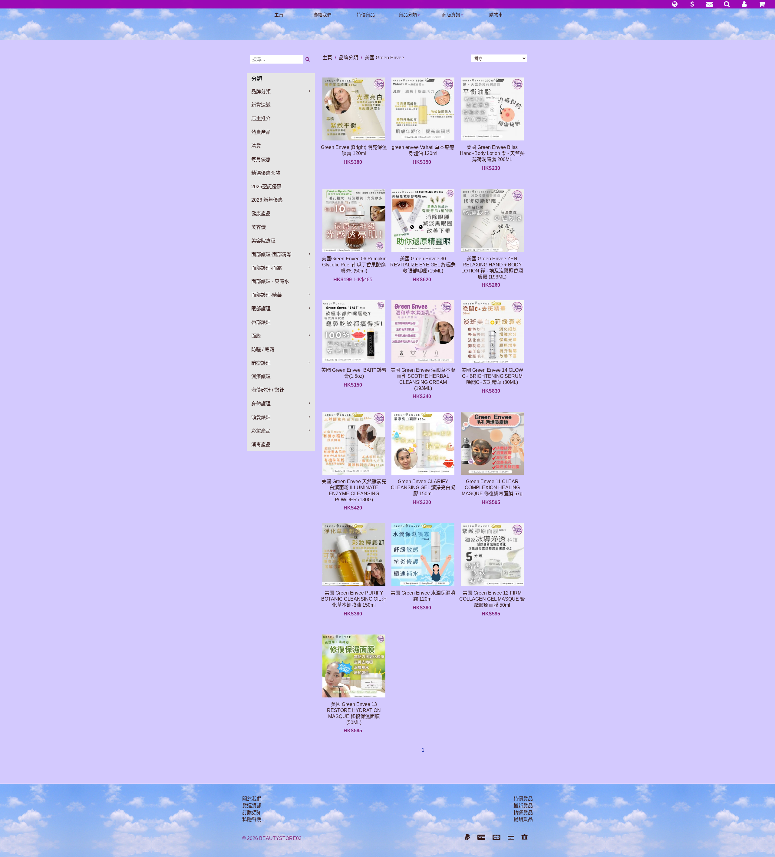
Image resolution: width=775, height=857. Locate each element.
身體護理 (261, 403)
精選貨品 (523, 812)
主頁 (278, 14)
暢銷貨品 (523, 819)
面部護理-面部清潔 (271, 254)
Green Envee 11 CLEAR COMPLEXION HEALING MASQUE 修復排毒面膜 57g (492, 487)
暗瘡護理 (261, 363)
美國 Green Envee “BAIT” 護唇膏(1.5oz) (354, 373)
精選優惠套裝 (265, 173)
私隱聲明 (252, 819)
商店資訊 (451, 14)
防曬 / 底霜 (262, 349)
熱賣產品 (261, 132)
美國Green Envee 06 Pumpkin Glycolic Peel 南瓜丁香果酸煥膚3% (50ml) (354, 264)
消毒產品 (261, 444)
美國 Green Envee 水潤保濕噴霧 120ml (423, 596)
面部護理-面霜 (266, 268)
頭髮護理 (261, 417)
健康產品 (261, 213)
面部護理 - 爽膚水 (270, 281)
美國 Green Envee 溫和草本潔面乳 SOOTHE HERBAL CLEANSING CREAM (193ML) (423, 379)
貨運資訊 (252, 805)
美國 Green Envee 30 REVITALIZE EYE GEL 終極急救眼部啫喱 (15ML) (423, 264)
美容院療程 (263, 240)
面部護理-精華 (266, 295)
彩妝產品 (261, 430)
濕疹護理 (261, 376)
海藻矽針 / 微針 (267, 390)
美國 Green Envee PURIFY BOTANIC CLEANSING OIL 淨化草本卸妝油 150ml (354, 599)
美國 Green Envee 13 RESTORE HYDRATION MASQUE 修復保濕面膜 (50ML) (354, 713)
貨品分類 (408, 14)
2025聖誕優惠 (266, 186)
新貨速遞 (261, 104)
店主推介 (261, 118)
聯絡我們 (322, 14)
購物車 (496, 14)
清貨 (256, 145)
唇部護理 (261, 322)
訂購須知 (252, 812)
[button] (674, 4)
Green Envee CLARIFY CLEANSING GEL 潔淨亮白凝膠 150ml (423, 487)
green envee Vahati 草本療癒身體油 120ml (423, 150)
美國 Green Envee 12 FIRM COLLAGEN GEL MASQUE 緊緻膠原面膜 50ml (492, 599)
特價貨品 (366, 14)
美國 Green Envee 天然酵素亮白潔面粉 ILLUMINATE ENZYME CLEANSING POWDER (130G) (354, 490)
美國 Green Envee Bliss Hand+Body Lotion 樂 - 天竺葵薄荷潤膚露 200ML (492, 153)
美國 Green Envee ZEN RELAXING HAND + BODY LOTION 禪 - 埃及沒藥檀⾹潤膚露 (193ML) (492, 267)
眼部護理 (261, 308)
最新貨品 (523, 805)
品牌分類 (261, 91)
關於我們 (252, 798)
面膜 (256, 335)
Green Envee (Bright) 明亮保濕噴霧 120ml (354, 150)
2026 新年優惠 (267, 200)
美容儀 (258, 227)
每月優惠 (261, 159)
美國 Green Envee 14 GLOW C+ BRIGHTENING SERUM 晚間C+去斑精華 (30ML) (492, 376)
